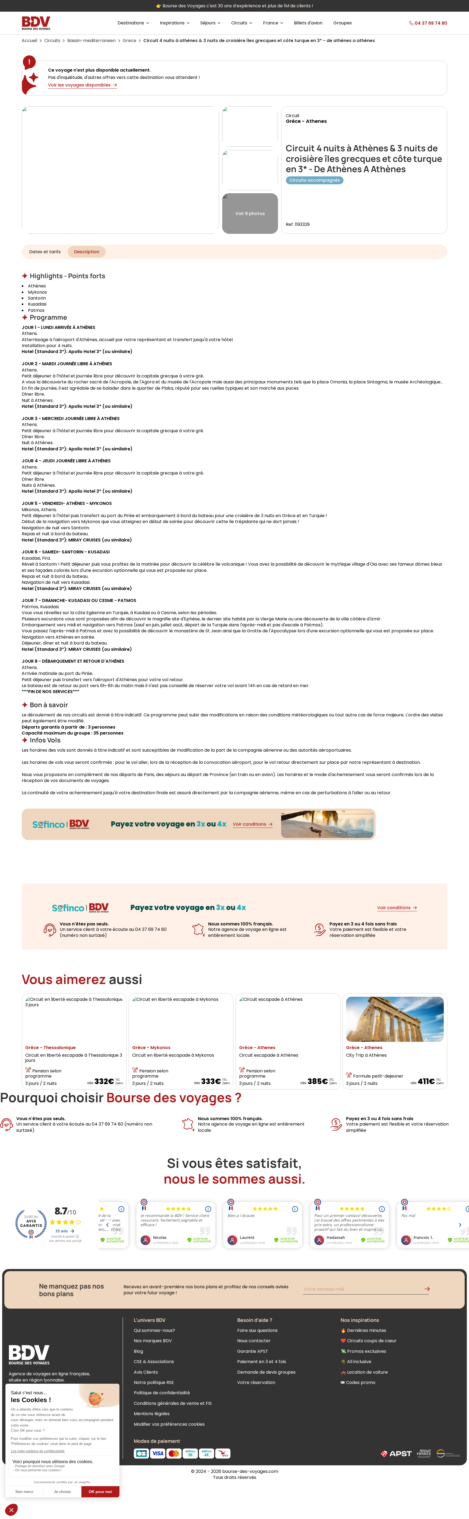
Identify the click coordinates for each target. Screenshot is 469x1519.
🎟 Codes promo (358, 1382)
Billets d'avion (308, 23)
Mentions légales (152, 1414)
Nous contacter (254, 1341)
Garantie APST (252, 1351)
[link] (418, 23)
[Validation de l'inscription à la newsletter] (429, 1290)
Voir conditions (249, 824)
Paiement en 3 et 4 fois (261, 1361)
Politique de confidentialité (162, 1393)
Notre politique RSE (154, 1382)
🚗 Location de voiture (364, 1372)
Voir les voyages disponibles (79, 85)
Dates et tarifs (45, 252)
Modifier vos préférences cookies (169, 1424)
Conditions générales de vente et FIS (173, 1403)
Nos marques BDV (153, 1341)
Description (86, 252)
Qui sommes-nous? (154, 1330)
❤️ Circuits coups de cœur (369, 1341)
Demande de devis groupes (266, 1372)
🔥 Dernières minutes (363, 1330)
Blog (138, 1351)
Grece (129, 40)
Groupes (342, 23)
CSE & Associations (154, 1361)
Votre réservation (256, 1382)
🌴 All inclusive (356, 1361)
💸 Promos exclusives (363, 1351)
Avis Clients (146, 1372)
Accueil (29, 40)
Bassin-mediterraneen (91, 40)
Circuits (52, 40)
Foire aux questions (257, 1330)
